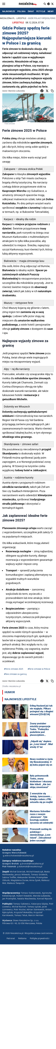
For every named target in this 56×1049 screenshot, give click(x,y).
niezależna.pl (7, 18)
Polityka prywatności (39, 938)
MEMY (51, 11)
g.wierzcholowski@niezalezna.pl (18, 855)
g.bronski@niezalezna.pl (32, 863)
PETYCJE (40, 11)
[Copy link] (52, 90)
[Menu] (3, 4)
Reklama (22, 938)
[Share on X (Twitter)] (47, 90)
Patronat (11, 938)
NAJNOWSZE (8, 11)
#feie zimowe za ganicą (15, 674)
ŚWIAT (31, 11)
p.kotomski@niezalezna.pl (29, 866)
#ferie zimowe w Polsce (39, 668)
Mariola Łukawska (16, 91)
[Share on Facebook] (41, 90)
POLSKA (21, 11)
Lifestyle (21, 18)
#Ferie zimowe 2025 (13, 668)
